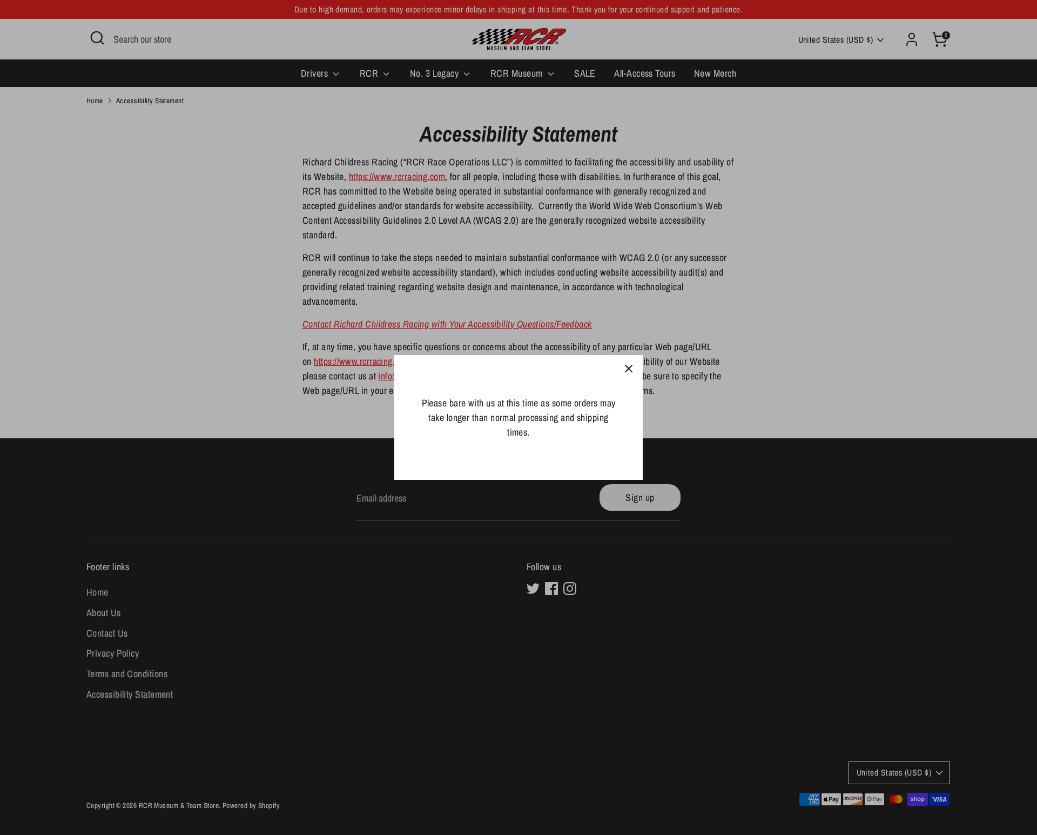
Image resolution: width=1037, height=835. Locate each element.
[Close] (629, 369)
